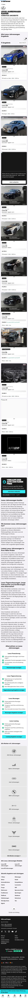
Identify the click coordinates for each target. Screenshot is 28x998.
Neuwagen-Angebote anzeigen (14, 712)
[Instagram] (9, 932)
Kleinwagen (18, 877)
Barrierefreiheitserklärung (12, 959)
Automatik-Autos (5, 882)
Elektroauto (4, 890)
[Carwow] (5, 1)
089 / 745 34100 (8, 924)
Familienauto (4, 892)
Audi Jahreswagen (14, 782)
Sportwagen (18, 892)
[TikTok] (16, 932)
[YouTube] (13, 932)
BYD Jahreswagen (14, 809)
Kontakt (2, 937)
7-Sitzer (3, 877)
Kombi (16, 879)
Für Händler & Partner (19, 939)
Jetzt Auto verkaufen (14, 491)
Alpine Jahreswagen (14, 768)
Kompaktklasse (19, 882)
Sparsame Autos (19, 890)
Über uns (3, 935)
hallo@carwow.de (8, 925)
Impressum (21, 959)
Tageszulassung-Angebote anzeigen (14, 690)
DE (3, 962)
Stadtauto (17, 895)
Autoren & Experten (5, 939)
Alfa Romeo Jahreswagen (14, 755)
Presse (16, 935)
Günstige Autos (5, 900)
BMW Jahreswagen (14, 795)
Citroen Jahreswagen (14, 822)
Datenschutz (3, 959)
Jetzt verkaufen (14, 182)
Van (16, 900)
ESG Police (22, 957)
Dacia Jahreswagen (14, 850)
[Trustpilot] (14, 951)
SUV (16, 887)
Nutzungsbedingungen (6, 957)
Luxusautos (18, 885)
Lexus (3, 4)
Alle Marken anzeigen (13, 856)
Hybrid (3, 903)
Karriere (16, 937)
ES (11, 962)
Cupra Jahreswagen (14, 836)
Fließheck (3, 895)
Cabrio (3, 885)
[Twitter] (6, 932)
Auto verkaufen (6, 494)
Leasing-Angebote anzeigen (14, 736)
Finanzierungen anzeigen (14, 667)
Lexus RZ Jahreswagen (7, 868)
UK (7, 962)
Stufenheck (18, 898)
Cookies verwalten (15, 957)
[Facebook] (2, 932)
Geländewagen (5, 898)
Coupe (3, 887)
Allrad (2, 879)
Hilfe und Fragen (6, 919)
